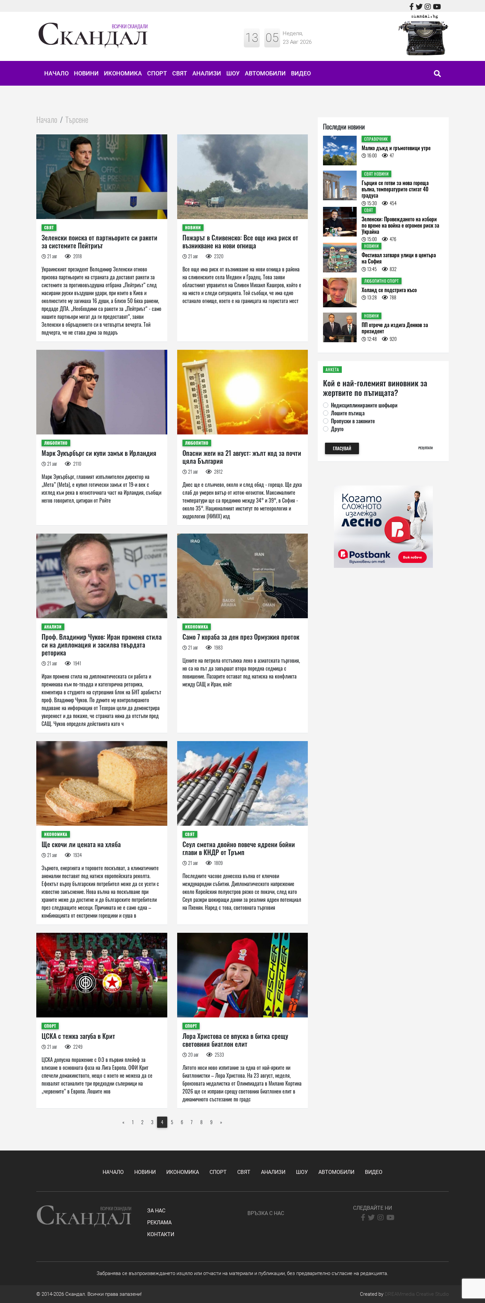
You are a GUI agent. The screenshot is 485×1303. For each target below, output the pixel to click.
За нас (156, 1210)
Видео (301, 73)
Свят (179, 73)
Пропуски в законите (353, 421)
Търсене (76, 119)
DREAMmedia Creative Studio (417, 1294)
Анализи (206, 73)
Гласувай (342, 448)
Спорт (157, 73)
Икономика (123, 73)
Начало (56, 73)
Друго (337, 429)
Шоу (233, 73)
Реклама (159, 1222)
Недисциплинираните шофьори (364, 405)
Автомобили (265, 73)
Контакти (160, 1234)
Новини (86, 73)
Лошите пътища (348, 413)
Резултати (425, 447)
